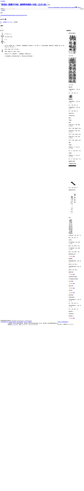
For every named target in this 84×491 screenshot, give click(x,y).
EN (80, 7)
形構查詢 (9, 15)
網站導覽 (73, 7)
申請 (74, 256)
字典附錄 (62, 7)
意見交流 (25, 321)
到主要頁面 (2, 1)
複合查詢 (20, 15)
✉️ (12, 22)
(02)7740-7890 (15, 324)
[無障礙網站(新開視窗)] (63, 321)
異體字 (5, 22)
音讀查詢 (13, 15)
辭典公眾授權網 (20, 321)
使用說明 (66, 7)
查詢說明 (3, 10)
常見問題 (54, 7)
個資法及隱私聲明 (12, 321)
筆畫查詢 (6, 15)
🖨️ (11, 22)
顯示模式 (70, 7)
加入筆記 (15, 22)
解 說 (2, 22)
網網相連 (30, 321)
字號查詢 (17, 15)
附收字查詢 (24, 15)
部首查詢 (2, 15)
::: (0, 16)
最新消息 (50, 7)
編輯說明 (58, 7)
